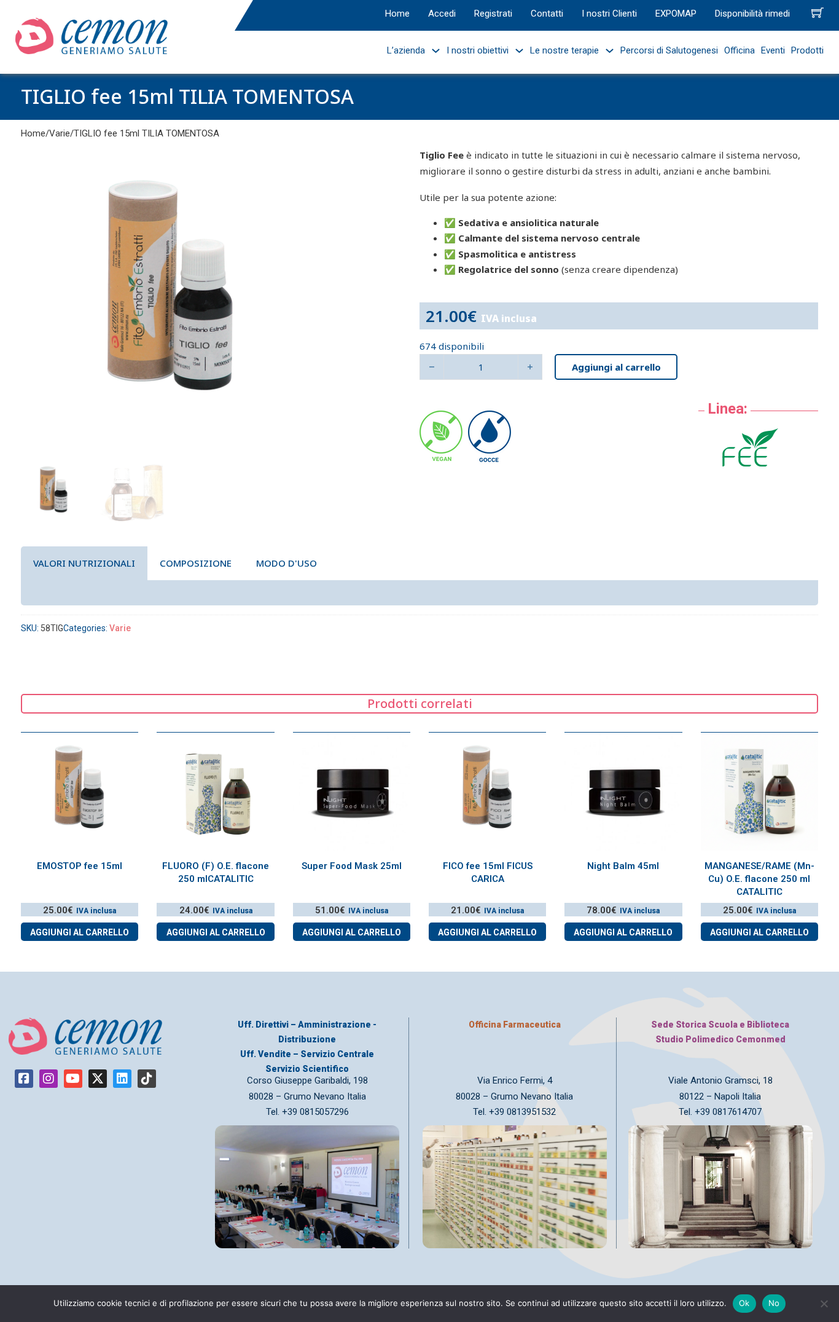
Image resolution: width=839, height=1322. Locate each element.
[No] (824, 1303)
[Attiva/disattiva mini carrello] (817, 12)
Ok (744, 1303)
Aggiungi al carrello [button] (79, 932)
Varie (59, 133)
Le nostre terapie (564, 50)
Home (397, 13)
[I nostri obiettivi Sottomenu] (516, 50)
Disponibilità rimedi (752, 13)
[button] (303, 164)
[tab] (84, 563)
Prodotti (807, 50)
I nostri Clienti (609, 13)
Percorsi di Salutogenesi (669, 50)
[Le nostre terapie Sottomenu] (606, 50)
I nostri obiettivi (478, 50)
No (774, 1303)
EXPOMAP (676, 13)
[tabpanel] (419, 592)
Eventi (773, 50)
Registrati (493, 13)
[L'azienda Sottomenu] (432, 50)
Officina (739, 50)
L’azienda (406, 50)
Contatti (547, 13)
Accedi (442, 13)
